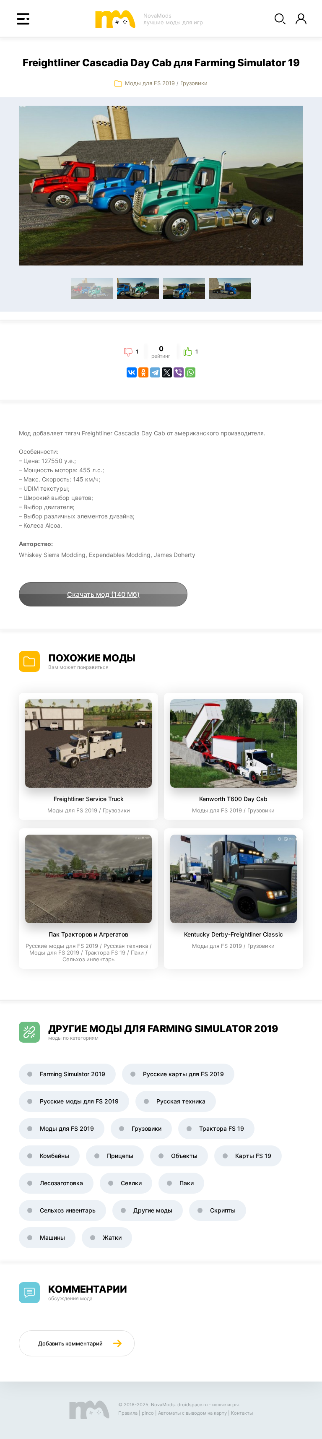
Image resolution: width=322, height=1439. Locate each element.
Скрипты (223, 1210)
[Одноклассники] (143, 372)
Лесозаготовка (61, 1183)
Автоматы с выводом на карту (192, 1413)
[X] (167, 372)
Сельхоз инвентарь (68, 1210)
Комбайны (54, 1155)
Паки (186, 1183)
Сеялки (131, 1183)
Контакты (242, 1413)
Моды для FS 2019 (150, 83)
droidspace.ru (192, 1405)
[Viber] (179, 372)
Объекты (184, 1155)
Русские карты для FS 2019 (183, 1073)
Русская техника (180, 1101)
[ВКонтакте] (132, 372)
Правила (128, 1413)
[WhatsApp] (190, 372)
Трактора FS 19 (221, 1128)
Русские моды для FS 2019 (79, 1101)
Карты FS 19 (253, 1155)
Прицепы (120, 1155)
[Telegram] (155, 372)
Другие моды (152, 1210)
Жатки (112, 1237)
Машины (52, 1237)
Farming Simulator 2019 (72, 1073)
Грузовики (194, 83)
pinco (148, 1413)
